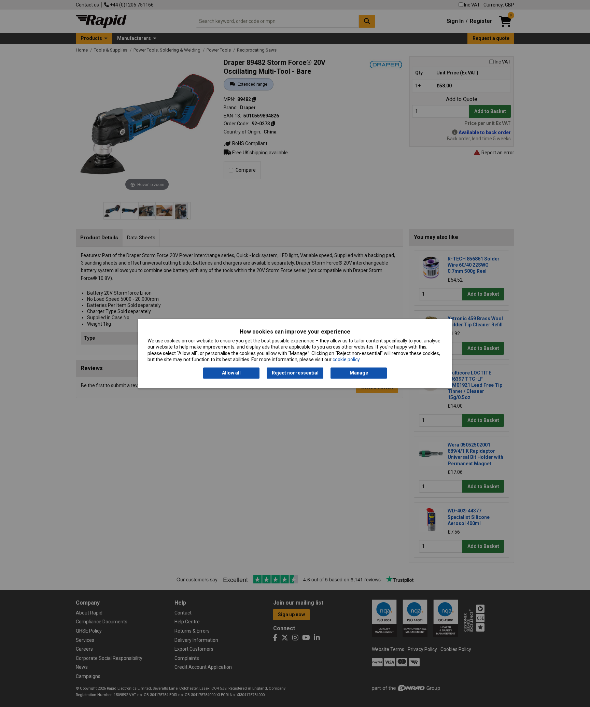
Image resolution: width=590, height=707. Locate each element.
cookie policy (346, 359)
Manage (359, 373)
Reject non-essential (295, 373)
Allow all (231, 373)
